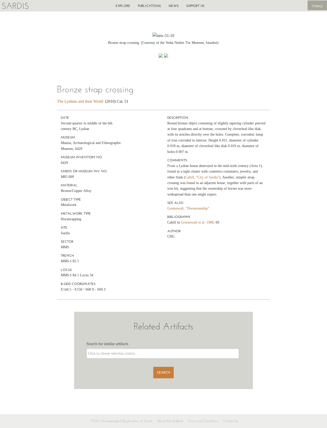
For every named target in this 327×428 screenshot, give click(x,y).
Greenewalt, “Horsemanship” (188, 208)
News (174, 6)
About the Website (170, 421)
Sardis (15, 6)
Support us (195, 6)
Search (163, 372)
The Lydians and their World (80, 101)
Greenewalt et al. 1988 (197, 222)
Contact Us (230, 421)
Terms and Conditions (203, 421)
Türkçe (317, 6)
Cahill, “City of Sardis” (202, 177)
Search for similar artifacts (107, 344)
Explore (123, 6)
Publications (149, 6)
